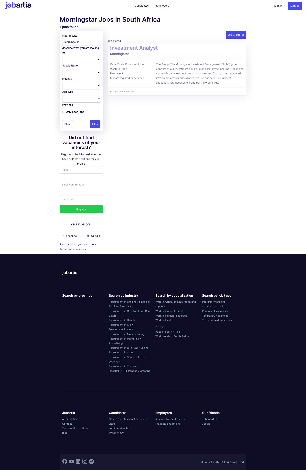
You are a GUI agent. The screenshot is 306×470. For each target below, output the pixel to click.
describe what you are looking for (80, 50)
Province (67, 104)
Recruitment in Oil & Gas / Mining (129, 347)
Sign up (294, 5)
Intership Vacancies (213, 301)
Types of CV (116, 432)
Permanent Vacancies (215, 311)
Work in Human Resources (171, 315)
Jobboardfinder (211, 419)
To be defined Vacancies (217, 320)
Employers (162, 5)
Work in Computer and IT (170, 311)
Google (95, 235)
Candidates (142, 5)
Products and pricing (168, 423)
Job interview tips (120, 428)
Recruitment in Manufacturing (126, 334)
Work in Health (164, 320)
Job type (67, 91)
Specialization (70, 65)
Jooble (206, 423)
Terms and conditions (73, 249)
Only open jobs (75, 111)
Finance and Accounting (122, 91)
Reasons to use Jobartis (170, 419)
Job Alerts (234, 34)
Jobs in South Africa (167, 331)
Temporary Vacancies (215, 315)
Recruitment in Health (122, 320)
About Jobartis (71, 419)
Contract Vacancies (214, 306)
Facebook (72, 235)
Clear (67, 124)
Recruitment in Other (121, 352)
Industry (67, 78)
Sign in (278, 5)
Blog (65, 432)
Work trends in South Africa (172, 336)
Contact (67, 423)
